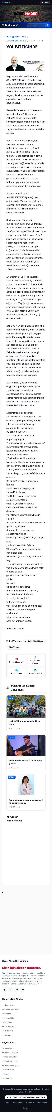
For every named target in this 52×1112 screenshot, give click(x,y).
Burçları (7, 1074)
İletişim (6, 2)
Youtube (8, 1078)
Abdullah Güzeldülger (16, 41)
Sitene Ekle (9, 1018)
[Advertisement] (26, 920)
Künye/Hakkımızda (12, 1009)
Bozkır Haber (20, 37)
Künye (8, 1103)
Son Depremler (10, 1061)
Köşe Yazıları (13, 647)
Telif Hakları (42, 1103)
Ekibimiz (7, 1014)
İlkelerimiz (8, 1031)
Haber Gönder (10, 1005)
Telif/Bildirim (9, 1026)
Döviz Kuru (9, 1070)
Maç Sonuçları (10, 1057)
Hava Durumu (10, 1048)
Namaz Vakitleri (11, 1052)
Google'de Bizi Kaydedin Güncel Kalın (26, 1097)
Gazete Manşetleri (12, 1065)
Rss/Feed (8, 1022)
